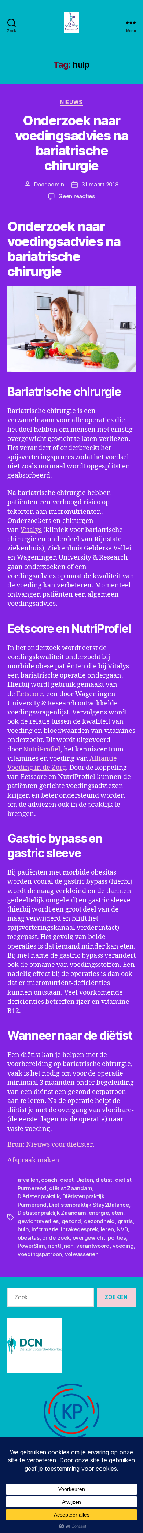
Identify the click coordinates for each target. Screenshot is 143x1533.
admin (56, 184)
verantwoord (93, 1245)
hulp (23, 1229)
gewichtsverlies (38, 1221)
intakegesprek (79, 1229)
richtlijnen (60, 1245)
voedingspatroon (40, 1254)
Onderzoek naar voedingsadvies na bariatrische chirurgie (71, 143)
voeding (123, 1245)
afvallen (28, 1179)
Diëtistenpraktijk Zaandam (52, 1212)
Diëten (84, 1179)
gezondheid (99, 1221)
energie (99, 1212)
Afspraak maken (33, 1160)
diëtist (104, 1179)
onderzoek (56, 1237)
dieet (67, 1179)
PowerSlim (31, 1245)
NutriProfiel (41, 749)
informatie (45, 1229)
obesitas (29, 1237)
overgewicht (89, 1237)
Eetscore (29, 694)
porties (117, 1237)
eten (117, 1212)
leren (107, 1229)
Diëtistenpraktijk (39, 1196)
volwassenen (82, 1254)
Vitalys (31, 530)
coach (49, 1179)
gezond (71, 1221)
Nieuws (71, 102)
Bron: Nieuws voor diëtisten (50, 1144)
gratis (125, 1221)
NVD (122, 1229)
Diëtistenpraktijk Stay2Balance (89, 1204)
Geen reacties (76, 196)
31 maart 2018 (99, 184)
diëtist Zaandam (70, 1188)
